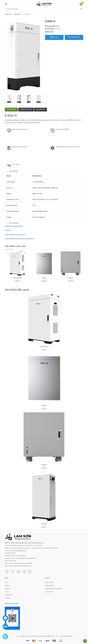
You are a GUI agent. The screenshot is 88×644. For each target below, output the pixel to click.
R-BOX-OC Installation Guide (13, 226)
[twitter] (7, 571)
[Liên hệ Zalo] (44, 618)
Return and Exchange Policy (53, 588)
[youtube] (24, 571)
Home (7, 582)
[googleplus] (18, 571)
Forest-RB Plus (17, 278)
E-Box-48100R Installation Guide (15, 234)
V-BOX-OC (44, 524)
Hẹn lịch (55, 37)
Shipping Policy (49, 585)
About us (7, 585)
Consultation (9, 595)
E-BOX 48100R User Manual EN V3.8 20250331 (19, 238)
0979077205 (74, 37)
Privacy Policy (49, 582)
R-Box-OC (8, 230)
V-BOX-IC (70, 278)
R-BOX (44, 278)
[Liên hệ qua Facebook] (5, 618)
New (6, 592)
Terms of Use (49, 592)
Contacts (7, 598)
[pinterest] (30, 571)
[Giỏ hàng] (81, 4)
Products (7, 588)
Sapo (70, 636)
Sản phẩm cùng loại (15, 246)
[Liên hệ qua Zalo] (5, 626)
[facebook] (13, 571)
